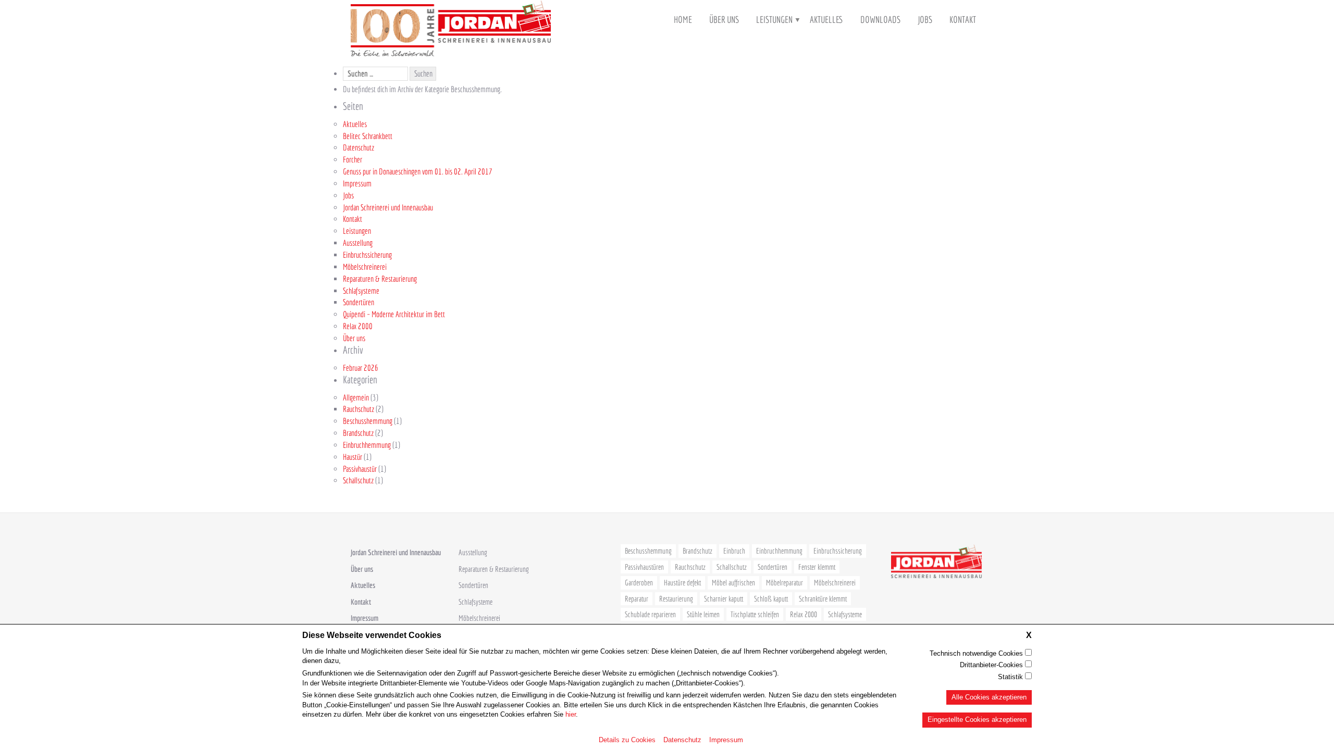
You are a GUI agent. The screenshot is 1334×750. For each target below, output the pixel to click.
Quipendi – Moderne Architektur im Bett (394, 314)
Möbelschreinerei (365, 266)
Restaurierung (676, 598)
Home (683, 19)
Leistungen (774, 19)
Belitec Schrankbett (367, 136)
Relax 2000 (358, 326)
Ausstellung (358, 242)
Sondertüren (358, 302)
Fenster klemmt (816, 566)
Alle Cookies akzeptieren (989, 697)
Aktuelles (826, 19)
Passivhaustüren (644, 566)
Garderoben (639, 582)
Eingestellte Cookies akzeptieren (977, 719)
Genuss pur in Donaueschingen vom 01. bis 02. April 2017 (417, 171)
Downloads (880, 19)
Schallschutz (358, 480)
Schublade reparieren (650, 614)
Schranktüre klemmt (823, 598)
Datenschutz (682, 739)
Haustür (352, 456)
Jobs (925, 19)
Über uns (724, 19)
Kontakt (962, 19)
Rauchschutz (358, 409)
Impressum (726, 739)
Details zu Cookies (627, 739)
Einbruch (734, 550)
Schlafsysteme (361, 290)
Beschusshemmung (367, 421)
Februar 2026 (360, 367)
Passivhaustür (360, 468)
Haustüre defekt (682, 582)
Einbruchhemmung (367, 444)
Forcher (352, 159)
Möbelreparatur (784, 582)
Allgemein (356, 397)
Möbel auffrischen (733, 582)
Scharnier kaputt (723, 598)
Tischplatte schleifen (755, 614)
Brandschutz (358, 433)
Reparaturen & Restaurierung (380, 278)
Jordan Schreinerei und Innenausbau (388, 207)
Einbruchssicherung (367, 254)
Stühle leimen (703, 614)
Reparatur (636, 598)
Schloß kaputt (771, 598)
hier (570, 714)
